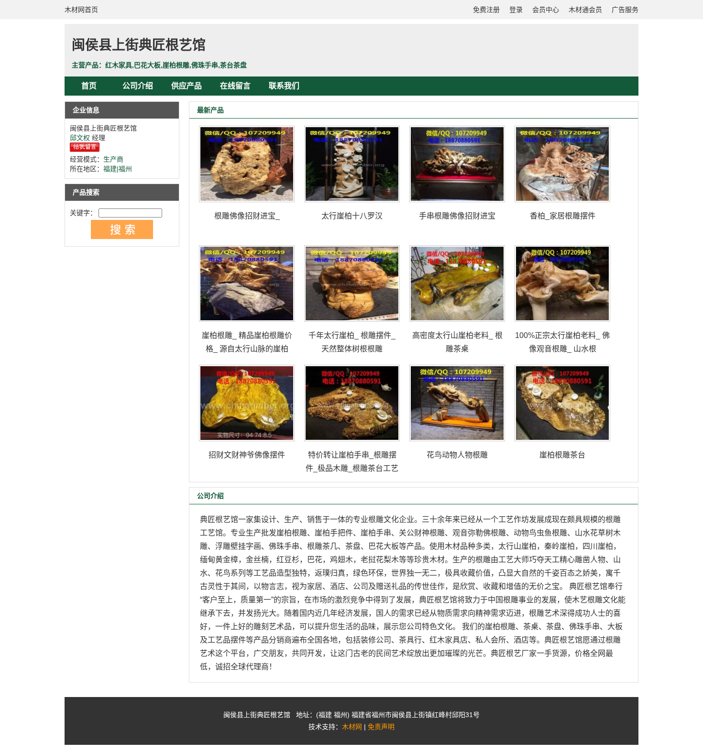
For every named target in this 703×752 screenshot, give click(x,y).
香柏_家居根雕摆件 (562, 216)
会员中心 (545, 9)
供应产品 (186, 86)
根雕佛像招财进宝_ (247, 216)
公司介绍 (137, 86)
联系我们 (284, 86)
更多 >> (609, 110)
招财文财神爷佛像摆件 (247, 455)
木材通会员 (585, 9)
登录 (516, 9)
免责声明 (381, 726)
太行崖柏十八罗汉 (352, 216)
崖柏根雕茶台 (562, 455)
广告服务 (625, 9)
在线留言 (235, 86)
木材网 (352, 726)
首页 (89, 86)
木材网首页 (81, 9)
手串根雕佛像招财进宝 (457, 216)
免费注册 (486, 9)
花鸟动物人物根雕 (457, 455)
